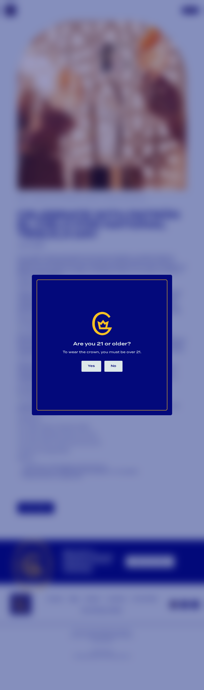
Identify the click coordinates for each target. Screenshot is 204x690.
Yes (91, 366)
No (113, 366)
